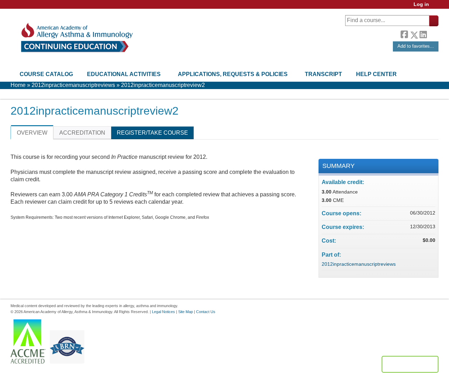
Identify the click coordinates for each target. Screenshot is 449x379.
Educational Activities (124, 74)
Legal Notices (163, 312)
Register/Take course (152, 133)
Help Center (376, 74)
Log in (421, 4)
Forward (432, 33)
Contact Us (205, 312)
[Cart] (436, 7)
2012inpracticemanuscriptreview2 (163, 85)
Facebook (404, 33)
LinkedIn (423, 33)
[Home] (76, 38)
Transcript (323, 74)
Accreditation (82, 133)
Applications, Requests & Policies (233, 74)
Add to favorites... (415, 46)
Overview (32, 133)
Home (18, 85)
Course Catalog (46, 74)
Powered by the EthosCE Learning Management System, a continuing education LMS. (410, 364)
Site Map (185, 312)
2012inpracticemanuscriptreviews (73, 85)
